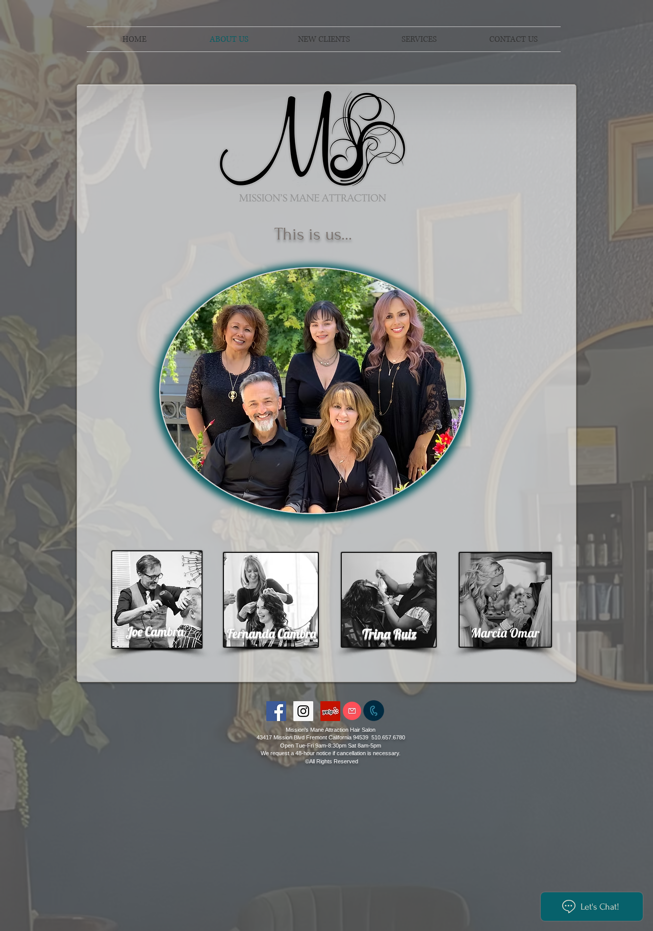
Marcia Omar (505, 633)
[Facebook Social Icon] (276, 711)
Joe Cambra (154, 631)
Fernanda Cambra (271, 633)
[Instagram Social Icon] (303, 711)
